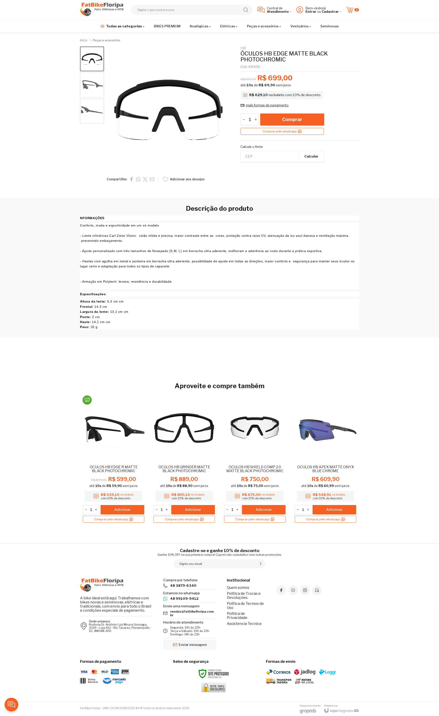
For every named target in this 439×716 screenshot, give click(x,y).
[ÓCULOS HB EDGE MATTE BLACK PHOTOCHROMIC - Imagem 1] (92, 59)
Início (83, 40)
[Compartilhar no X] (145, 179)
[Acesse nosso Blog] (317, 590)
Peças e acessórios (106, 40)
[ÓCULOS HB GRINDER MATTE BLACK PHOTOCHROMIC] (184, 459)
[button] (92, 59)
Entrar (310, 11)
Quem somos (238, 587)
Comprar (292, 119)
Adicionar (122, 510)
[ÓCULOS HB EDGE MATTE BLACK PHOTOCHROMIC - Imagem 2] (92, 85)
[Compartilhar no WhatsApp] (138, 179)
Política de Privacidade (237, 615)
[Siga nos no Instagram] (305, 590)
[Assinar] (260, 563)
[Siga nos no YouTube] (293, 590)
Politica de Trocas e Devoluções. (244, 595)
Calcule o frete (252, 147)
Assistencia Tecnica (244, 623)
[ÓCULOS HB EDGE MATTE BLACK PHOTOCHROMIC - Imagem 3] (92, 111)
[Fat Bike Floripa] (103, 10)
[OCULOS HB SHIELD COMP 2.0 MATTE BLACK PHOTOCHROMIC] (255, 459)
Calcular (311, 156)
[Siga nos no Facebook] (281, 590)
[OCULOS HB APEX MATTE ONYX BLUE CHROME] (325, 459)
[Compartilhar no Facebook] (131, 179)
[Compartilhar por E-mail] (152, 179)
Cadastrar (330, 11)
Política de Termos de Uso (245, 605)
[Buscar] (245, 10)
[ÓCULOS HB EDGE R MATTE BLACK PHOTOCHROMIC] (113, 459)
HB (243, 48)
